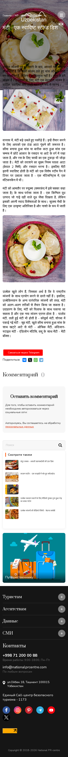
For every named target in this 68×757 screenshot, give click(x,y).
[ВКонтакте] (24, 360)
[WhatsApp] (36, 360)
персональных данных (19, 426)
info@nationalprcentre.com (25, 667)
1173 (22, 699)
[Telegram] (41, 360)
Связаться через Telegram (23, 352)
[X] (30, 360)
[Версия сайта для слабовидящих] (61, 24)
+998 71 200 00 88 (20, 655)
